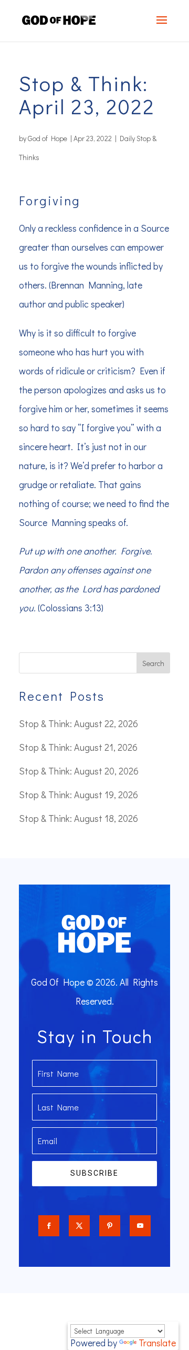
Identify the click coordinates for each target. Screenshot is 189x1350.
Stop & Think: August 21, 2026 (78, 747)
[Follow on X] (79, 1225)
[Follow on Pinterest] (109, 1225)
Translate (157, 1342)
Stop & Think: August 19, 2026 (78, 794)
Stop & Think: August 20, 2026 (79, 771)
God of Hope (47, 138)
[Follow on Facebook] (48, 1225)
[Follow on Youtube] (140, 1225)
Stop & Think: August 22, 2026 (78, 723)
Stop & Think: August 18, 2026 (78, 818)
